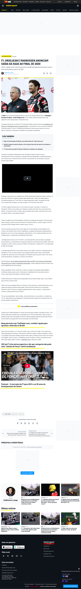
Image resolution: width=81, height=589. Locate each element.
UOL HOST (25, 1)
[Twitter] (21, 423)
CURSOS (37, 1)
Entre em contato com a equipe (9, 570)
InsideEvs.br (46, 546)
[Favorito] (47, 73)
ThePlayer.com (25, 339)
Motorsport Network (34, 586)
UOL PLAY (42, 1)
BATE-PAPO (67, 1)
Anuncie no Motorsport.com (8, 567)
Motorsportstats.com (49, 556)
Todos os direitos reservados (48, 586)
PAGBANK (31, 1)
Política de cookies (39, 584)
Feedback (4, 565)
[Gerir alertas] (37, 423)
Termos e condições (29, 584)
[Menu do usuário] (77, 5)
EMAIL (75, 1)
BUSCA (59, 1)
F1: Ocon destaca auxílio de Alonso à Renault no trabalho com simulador (23, 149)
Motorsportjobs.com (49, 551)
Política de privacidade (51, 584)
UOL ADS (48, 1)
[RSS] (21, 556)
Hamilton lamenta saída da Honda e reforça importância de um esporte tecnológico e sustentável (27, 145)
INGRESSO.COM (17, 1)
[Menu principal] (3, 5)
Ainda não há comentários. (27, 447)
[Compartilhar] (44, 73)
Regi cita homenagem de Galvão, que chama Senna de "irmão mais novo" (23, 141)
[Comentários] (51, 73)
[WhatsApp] (25, 423)
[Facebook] (17, 423)
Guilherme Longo (8, 72)
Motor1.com (46, 548)
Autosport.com (47, 553)
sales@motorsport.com (7, 572)
